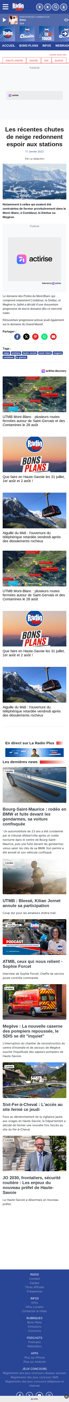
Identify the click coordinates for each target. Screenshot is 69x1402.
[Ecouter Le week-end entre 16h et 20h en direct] (34, 752)
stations (16, 353)
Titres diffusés (34, 1287)
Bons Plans (28, 45)
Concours (34, 1330)
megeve (58, 353)
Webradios (34, 1346)
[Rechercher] (55, 7)
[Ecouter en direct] (47, 7)
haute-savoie (29, 353)
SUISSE (59, 60)
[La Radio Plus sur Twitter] (29, 1395)
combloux (9, 357)
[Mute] (66, 20)
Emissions (34, 1326)
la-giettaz (21, 357)
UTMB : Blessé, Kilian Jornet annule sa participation (32, 903)
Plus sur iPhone (34, 1357)
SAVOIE (33, 60)
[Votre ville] (39, 7)
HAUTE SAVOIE (14, 60)
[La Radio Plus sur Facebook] (19, 1395)
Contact (34, 1278)
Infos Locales (34, 1307)
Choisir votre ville (58, 55)
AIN (46, 60)
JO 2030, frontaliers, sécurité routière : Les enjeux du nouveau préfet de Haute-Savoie (32, 1185)
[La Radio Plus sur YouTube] (39, 1395)
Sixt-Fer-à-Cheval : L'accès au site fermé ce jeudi (33, 1107)
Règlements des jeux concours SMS (34, 1377)
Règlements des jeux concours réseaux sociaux (34, 1373)
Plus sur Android (34, 1361)
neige (6, 353)
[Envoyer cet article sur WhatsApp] (43, 338)
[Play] (5, 20)
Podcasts (34, 1342)
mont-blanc (45, 353)
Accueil (8, 45)
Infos (46, 45)
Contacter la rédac (34, 1311)
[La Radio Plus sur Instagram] (49, 1395)
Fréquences (34, 1291)
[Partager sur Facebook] (16, 338)
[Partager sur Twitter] (25, 338)
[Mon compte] (63, 7)
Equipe (34, 1283)
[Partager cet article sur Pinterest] (34, 338)
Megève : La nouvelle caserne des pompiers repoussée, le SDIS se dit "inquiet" (32, 1031)
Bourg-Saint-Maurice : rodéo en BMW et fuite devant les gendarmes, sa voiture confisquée (34, 816)
